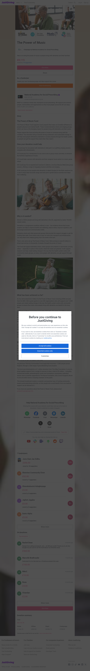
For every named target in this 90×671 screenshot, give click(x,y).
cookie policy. (48, 338)
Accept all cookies (45, 346)
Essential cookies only (45, 351)
